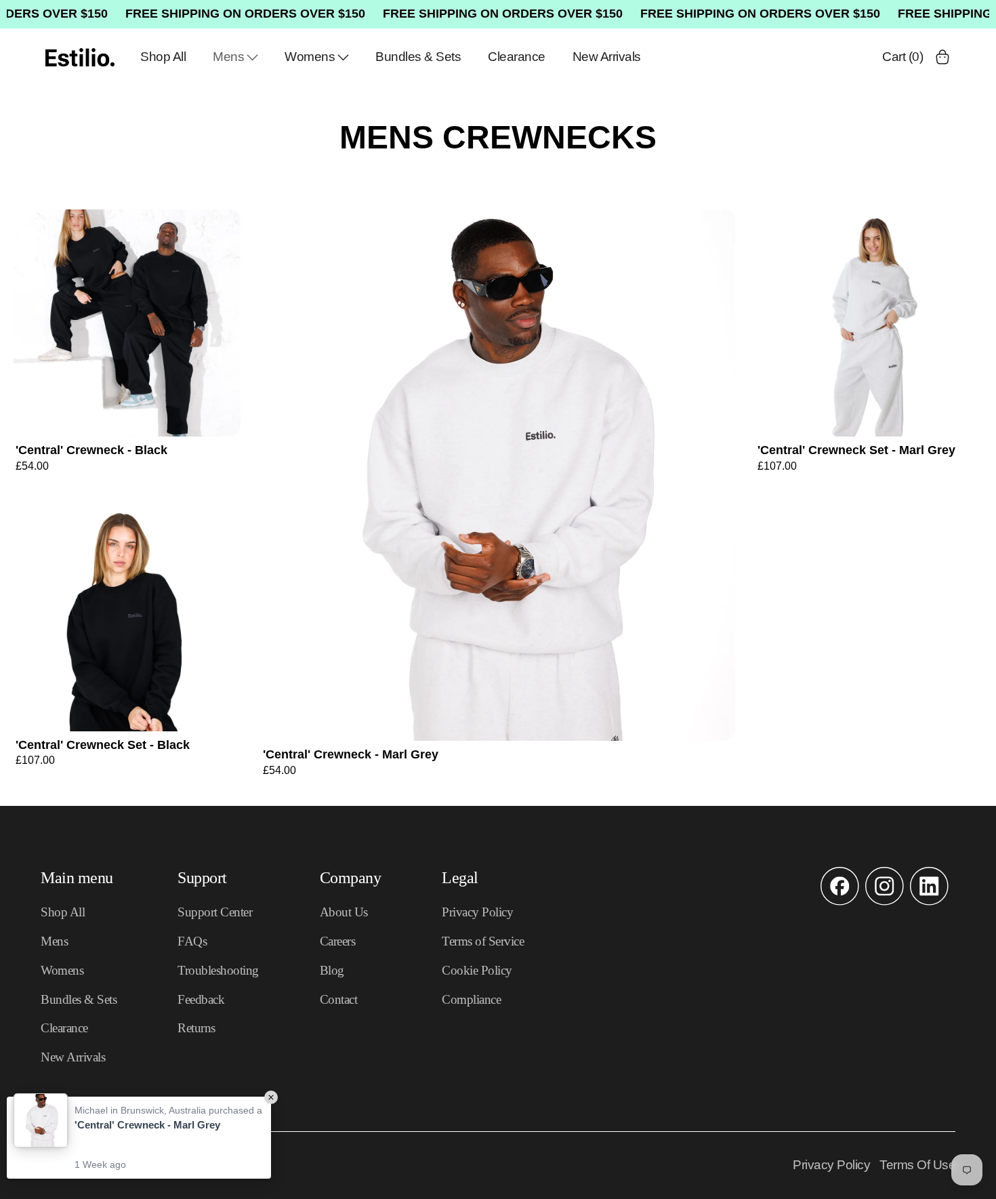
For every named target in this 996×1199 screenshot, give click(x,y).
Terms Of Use (917, 1165)
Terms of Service (483, 941)
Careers (338, 941)
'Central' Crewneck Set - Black (103, 745)
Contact (339, 999)
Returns (196, 1028)
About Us (344, 912)
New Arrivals (607, 56)
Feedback (201, 999)
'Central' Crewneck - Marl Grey (350, 754)
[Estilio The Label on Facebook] (840, 902)
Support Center (215, 912)
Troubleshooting (218, 970)
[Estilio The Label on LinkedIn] (929, 902)
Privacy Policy (477, 912)
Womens (310, 56)
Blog (332, 970)
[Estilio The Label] (80, 57)
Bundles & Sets (418, 56)
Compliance (471, 999)
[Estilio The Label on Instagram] (884, 902)
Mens (228, 56)
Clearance (516, 56)
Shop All (163, 56)
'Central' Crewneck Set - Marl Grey (856, 450)
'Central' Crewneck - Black (91, 450)
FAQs (192, 941)
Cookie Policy (477, 970)
